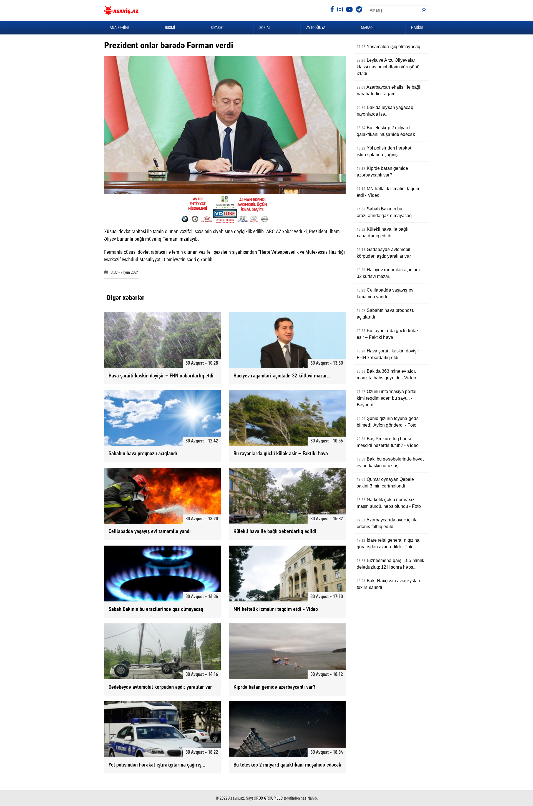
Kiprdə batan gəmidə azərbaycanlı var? (382, 171)
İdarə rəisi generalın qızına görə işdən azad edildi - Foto (388, 543)
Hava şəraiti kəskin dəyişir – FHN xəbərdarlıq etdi (390, 354)
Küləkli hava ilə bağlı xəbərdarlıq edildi (382, 232)
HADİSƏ (417, 27)
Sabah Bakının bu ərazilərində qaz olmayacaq (384, 212)
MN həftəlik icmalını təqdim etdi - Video (388, 192)
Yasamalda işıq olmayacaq (388, 46)
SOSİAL (265, 27)
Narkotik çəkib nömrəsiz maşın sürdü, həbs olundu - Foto (389, 503)
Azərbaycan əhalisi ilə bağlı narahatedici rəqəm (389, 90)
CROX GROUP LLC (268, 798)
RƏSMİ (170, 27)
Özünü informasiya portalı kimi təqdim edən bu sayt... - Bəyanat (387, 398)
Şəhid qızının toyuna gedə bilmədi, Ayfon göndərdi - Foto (388, 421)
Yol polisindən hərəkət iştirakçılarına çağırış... (384, 151)
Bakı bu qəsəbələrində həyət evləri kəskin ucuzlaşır (390, 462)
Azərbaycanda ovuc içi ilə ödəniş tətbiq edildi (387, 523)
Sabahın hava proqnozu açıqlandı (385, 313)
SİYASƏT (217, 27)
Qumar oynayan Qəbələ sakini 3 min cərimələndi (385, 482)
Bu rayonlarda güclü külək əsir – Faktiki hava (388, 334)
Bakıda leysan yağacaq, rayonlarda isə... (385, 110)
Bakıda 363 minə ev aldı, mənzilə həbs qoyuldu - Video (386, 374)
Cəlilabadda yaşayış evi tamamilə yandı (385, 293)
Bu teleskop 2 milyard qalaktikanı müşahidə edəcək (386, 131)
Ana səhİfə (119, 27)
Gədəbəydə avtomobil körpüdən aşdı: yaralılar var (384, 252)
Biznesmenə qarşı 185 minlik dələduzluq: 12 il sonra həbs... (390, 563)
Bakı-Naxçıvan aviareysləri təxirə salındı (388, 584)
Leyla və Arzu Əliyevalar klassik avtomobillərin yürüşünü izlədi (388, 67)
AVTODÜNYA (315, 27)
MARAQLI (368, 27)
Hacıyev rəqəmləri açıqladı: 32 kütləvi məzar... (389, 273)
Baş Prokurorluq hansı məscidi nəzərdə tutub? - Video (388, 442)
